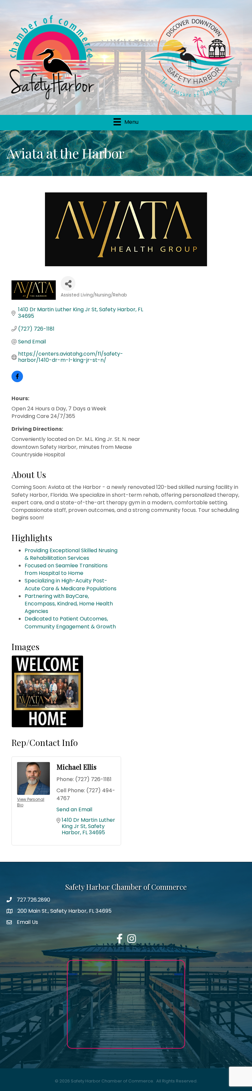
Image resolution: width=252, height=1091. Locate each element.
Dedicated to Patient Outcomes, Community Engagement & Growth (70, 622)
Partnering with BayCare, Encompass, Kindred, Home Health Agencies (69, 603)
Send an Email (74, 809)
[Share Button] (68, 283)
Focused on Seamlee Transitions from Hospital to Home (66, 569)
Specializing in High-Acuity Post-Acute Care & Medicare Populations (70, 584)
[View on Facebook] (17, 380)
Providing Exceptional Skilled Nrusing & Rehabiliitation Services (71, 554)
